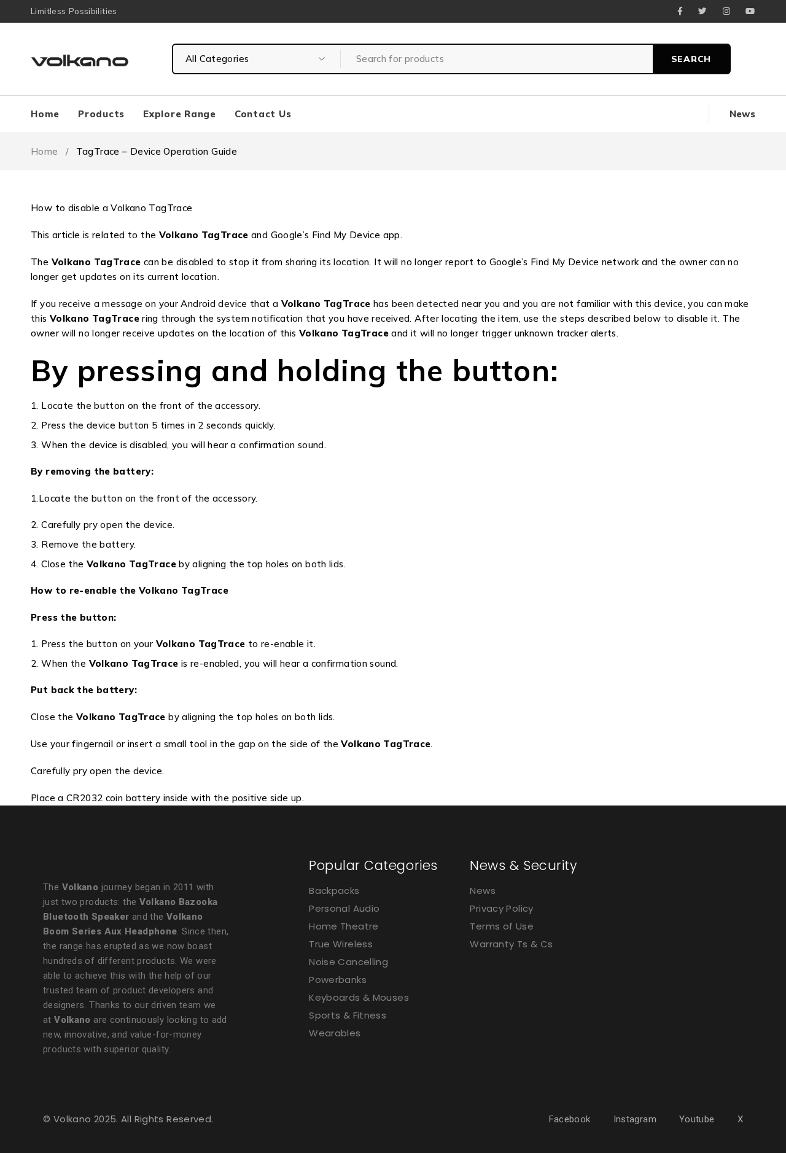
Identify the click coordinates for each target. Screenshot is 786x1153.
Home (44, 151)
